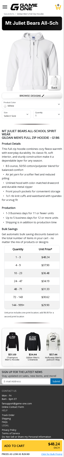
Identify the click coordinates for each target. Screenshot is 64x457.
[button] (5, 7)
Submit (56, 381)
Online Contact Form (13, 406)
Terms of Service (11, 433)
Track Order (8, 415)
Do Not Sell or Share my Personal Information (26, 436)
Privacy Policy (9, 429)
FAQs (5, 421)
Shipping (6, 418)
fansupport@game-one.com (17, 403)
